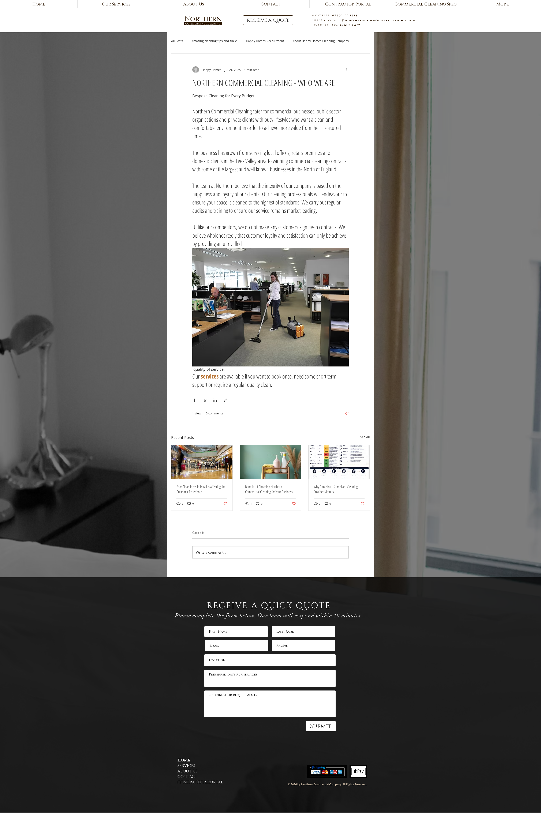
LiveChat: (322, 25)
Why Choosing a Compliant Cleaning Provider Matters (336, 489)
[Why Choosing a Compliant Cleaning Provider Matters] (339, 462)
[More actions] (346, 69)
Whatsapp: (322, 15)
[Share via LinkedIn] (215, 400)
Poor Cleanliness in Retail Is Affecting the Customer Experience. (200, 489)
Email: (318, 20)
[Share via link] (225, 400)
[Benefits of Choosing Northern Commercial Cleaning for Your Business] (270, 462)
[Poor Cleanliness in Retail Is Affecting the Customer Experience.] (201, 462)
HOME (184, 760)
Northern (203, 19)
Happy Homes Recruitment (265, 41)
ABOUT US (187, 771)
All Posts (177, 41)
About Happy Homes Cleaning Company (320, 41)
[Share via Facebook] (194, 400)
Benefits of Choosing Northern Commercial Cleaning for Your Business (269, 489)
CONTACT (187, 776)
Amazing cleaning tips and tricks (214, 41)
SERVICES (186, 765)
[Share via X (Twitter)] (205, 400)
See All (365, 437)
